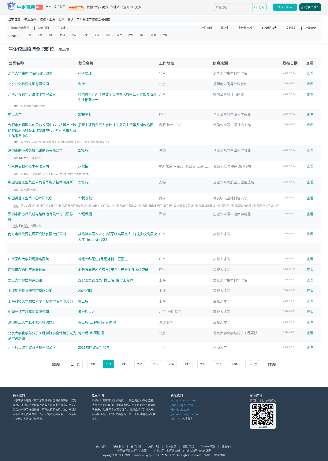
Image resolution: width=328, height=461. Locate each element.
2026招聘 (85, 290)
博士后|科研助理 (91, 333)
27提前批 (85, 114)
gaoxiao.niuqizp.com (184, 414)
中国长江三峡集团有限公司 (28, 311)
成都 (130, 35)
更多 (138, 7)
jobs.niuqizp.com (182, 405)
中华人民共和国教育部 (166, 450)
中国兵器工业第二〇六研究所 (30, 198)
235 (155, 364)
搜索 (261, 7)
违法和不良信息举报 (199, 450)
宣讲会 (114, 7)
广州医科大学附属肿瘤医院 (28, 259)
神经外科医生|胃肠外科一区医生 (103, 259)
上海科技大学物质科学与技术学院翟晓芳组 (40, 301)
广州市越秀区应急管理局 (27, 269)
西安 (119, 35)
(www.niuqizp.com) (146, 455)
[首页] (56, 364)
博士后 (83, 301)
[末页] (272, 364)
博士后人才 (86, 311)
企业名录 (227, 446)
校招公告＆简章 (97, 7)
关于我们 (101, 446)
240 (234, 364)
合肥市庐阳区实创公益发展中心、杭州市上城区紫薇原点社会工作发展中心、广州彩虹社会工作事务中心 (42, 130)
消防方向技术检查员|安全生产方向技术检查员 (113, 269)
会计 (81, 84)
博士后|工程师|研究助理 (97, 322)
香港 (153, 35)
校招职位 (60, 7)
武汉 (73, 35)
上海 (28, 35)
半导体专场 (76, 7)
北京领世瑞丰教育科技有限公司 (32, 347)
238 (202, 364)
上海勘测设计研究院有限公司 (30, 290)
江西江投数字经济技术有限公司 (32, 94)
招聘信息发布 (310, 7)
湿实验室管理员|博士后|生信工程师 (105, 280)
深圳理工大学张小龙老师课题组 (32, 322)
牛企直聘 (125, 455)
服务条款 (188, 446)
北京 (39, 35)
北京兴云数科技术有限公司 (28, 166)
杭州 (108, 35)
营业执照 (219, 455)
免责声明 (154, 446)
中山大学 (15, 114)
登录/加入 (285, 7)
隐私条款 (171, 446)
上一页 (75, 364)
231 (92, 364)
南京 (85, 35)
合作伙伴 (136, 446)
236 (171, 364)
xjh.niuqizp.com (181, 409)
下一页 (252, 364)
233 (124, 364)
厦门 (142, 35)
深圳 (51, 35)
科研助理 (85, 73)
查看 (310, 73)
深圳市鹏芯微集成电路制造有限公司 (35, 150)
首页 (49, 7)
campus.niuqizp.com (184, 400)
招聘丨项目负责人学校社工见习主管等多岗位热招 (115, 125)
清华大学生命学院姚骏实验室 (30, 73)
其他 (164, 35)
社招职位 (127, 7)
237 (187, 364)
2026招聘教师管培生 (94, 347)
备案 (207, 455)
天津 (96, 35)
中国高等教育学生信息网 (132, 450)
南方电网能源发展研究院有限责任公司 (37, 234)
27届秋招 (85, 214)
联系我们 (118, 446)
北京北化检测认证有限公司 (28, 84)
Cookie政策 (208, 446)
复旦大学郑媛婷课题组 (25, 280)
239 (218, 364)
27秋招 (83, 150)
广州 (62, 35)
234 (139, 364)
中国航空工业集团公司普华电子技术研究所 (40, 182)
